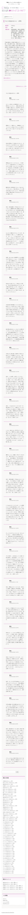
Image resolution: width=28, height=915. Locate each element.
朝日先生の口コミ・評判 (8, 802)
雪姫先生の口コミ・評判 (8, 807)
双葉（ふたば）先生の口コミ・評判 (10, 805)
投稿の (5, 900)
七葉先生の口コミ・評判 (8, 815)
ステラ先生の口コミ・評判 (8, 850)
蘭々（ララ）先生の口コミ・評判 (9, 792)
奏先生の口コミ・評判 (7, 804)
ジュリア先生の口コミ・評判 (8, 851)
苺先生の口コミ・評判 (7, 787)
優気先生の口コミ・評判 (8, 797)
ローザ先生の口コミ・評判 (8, 822)
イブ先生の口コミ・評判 (8, 864)
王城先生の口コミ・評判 (8, 781)
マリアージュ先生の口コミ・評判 (9, 833)
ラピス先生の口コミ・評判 (8, 828)
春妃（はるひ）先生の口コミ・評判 (10, 813)
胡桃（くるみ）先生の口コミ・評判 (10, 818)
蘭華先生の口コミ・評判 (8, 794)
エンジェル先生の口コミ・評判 (9, 859)
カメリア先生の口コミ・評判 (8, 854)
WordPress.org (6, 903)
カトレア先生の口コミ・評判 (8, 856)
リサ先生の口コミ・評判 (8, 827)
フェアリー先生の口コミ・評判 (9, 835)
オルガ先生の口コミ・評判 (8, 858)
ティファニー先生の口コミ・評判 (9, 841)
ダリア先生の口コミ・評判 (8, 845)
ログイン (4, 898)
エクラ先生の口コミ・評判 (8, 863)
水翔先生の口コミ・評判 (8, 809)
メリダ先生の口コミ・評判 (8, 830)
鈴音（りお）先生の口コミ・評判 (9, 789)
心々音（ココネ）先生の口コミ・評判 (10, 810)
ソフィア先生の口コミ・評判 (8, 846)
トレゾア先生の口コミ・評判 (8, 840)
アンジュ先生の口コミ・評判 (8, 868)
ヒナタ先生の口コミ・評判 (8, 836)
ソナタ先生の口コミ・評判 (8, 848)
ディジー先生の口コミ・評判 (8, 843)
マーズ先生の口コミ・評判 (8, 831)
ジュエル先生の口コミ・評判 (8, 853)
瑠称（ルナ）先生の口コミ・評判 (9, 790)
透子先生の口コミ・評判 (8, 800)
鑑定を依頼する (7, 78)
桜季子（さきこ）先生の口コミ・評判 (10, 817)
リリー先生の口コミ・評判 (8, 825)
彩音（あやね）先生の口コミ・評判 (10, 782)
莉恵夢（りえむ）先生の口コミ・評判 (10, 786)
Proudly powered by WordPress (8, 912)
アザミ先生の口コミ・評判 (8, 871)
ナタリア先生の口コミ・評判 (8, 838)
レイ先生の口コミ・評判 (8, 823)
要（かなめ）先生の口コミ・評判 (9, 795)
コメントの (6, 902)
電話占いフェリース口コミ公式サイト (14, 2)
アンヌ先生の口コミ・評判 (8, 866)
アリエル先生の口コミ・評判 (8, 869)
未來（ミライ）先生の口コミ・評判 (10, 799)
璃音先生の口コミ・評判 (8, 784)
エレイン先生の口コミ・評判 (8, 861)
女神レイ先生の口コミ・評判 (8, 812)
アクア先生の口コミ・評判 (8, 872)
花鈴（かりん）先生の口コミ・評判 (10, 820)
